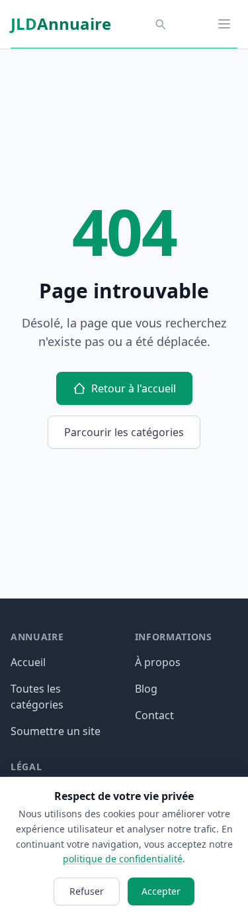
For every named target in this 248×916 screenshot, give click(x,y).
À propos (158, 662)
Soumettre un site (56, 731)
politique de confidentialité (123, 858)
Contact (154, 715)
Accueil (28, 662)
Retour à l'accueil (133, 388)
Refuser (86, 891)
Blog (146, 688)
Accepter (161, 891)
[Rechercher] (160, 24)
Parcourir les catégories (124, 432)
